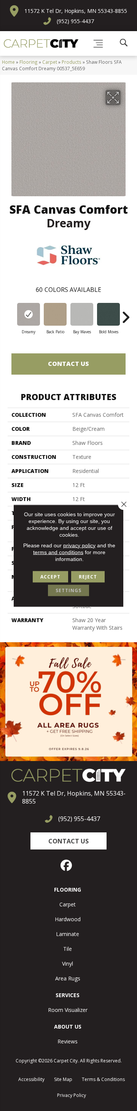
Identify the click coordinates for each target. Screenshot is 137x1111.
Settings (68, 590)
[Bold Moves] (108, 314)
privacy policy (79, 545)
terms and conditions (58, 552)
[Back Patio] (55, 314)
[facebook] (66, 865)
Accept (50, 576)
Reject (88, 576)
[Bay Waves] (81, 314)
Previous (11, 313)
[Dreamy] (28, 314)
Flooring (28, 62)
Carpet (49, 62)
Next (125, 313)
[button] (68, 840)
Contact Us (68, 363)
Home (8, 62)
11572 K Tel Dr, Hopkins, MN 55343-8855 (75, 10)
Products (71, 62)
